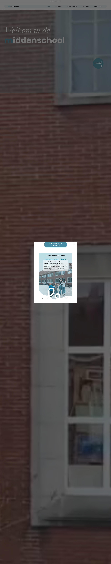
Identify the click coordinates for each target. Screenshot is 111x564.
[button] (74, 244)
